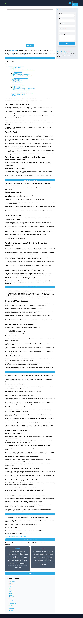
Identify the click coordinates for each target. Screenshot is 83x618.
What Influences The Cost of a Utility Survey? (21, 78)
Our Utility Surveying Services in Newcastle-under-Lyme (20, 74)
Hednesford (11, 596)
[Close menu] (73, 2)
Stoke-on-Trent (8, 536)
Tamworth (11, 610)
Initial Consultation (17, 81)
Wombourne (11, 608)
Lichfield (10, 605)
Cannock (11, 598)
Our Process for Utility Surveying (16, 80)
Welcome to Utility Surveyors (16, 67)
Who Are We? (13, 68)
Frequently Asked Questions (16, 86)
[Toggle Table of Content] (6, 64)
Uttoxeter (11, 593)
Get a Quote (29, 45)
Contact (75, 4)
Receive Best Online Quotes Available (30, 286)
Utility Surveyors (13, 50)
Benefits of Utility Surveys (15, 79)
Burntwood (11, 601)
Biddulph (21, 536)
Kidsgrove (14, 536)
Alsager (17, 536)
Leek (10, 588)
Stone (25, 536)
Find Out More (30, 372)
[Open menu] (69, 3)
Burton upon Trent (12, 603)
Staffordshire (11, 591)
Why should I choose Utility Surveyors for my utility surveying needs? (24, 88)
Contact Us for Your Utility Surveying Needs (19, 94)
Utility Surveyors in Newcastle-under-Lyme (16, 66)
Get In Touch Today (30, 58)
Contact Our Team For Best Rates (30, 180)
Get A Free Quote (30, 573)
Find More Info (14, 95)
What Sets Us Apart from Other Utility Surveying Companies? (21, 75)
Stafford (10, 590)
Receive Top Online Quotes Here (30, 539)
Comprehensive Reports (17, 73)
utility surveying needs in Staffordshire (20, 54)
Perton (10, 606)
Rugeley (10, 595)
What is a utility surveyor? (18, 87)
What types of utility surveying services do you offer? (22, 89)
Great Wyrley (11, 600)
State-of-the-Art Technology (18, 72)
